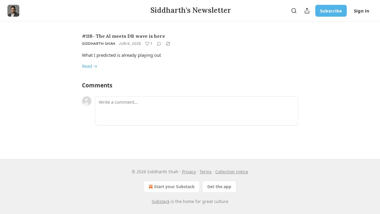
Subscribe (331, 11)
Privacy (189, 171)
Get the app (219, 186)
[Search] (294, 11)
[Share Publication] (307, 11)
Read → (89, 66)
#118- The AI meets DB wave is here (123, 36)
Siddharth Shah (98, 43)
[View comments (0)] (159, 43)
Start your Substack (174, 186)
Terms (206, 171)
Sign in (361, 11)
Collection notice (231, 171)
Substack (161, 201)
